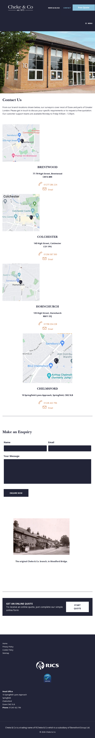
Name (7, 442)
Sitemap (5, 653)
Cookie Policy (7, 650)
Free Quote (83, 7)
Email (51, 442)
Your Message (11, 456)
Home (4, 643)
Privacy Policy (7, 646)
